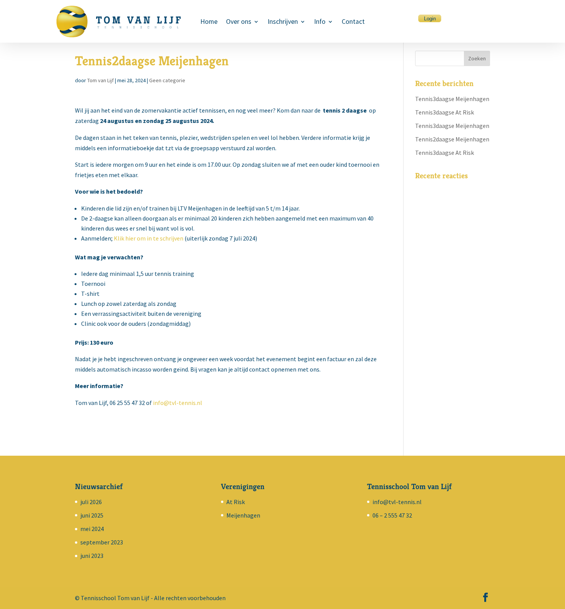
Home (209, 22)
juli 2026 (91, 502)
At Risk (235, 502)
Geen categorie (167, 80)
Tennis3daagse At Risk (444, 112)
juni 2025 (91, 515)
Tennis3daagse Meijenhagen (452, 99)
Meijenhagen (243, 515)
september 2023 (101, 542)
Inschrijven (283, 22)
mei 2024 (92, 529)
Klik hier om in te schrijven (148, 238)
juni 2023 (91, 555)
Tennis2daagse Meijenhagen (452, 139)
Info (320, 22)
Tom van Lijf (100, 80)
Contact (353, 22)
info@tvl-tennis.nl (177, 403)
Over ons (238, 22)
